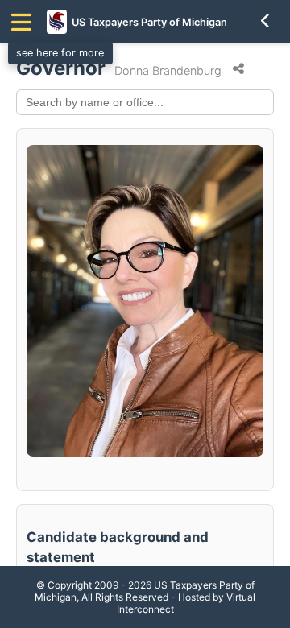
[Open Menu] (21, 22)
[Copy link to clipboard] (238, 69)
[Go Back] (266, 21)
